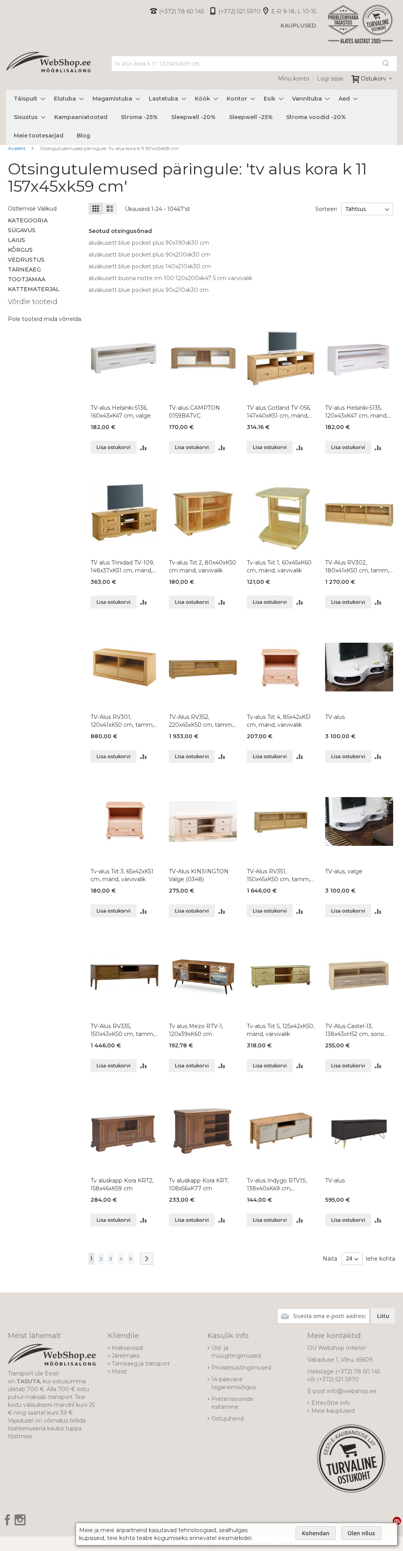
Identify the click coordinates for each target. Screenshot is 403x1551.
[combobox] (254, 64)
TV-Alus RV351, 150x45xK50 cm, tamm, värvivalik (278, 875)
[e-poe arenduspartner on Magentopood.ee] (397, 1520)
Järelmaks (125, 1355)
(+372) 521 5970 (239, 11)
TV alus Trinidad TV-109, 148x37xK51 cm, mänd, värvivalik (122, 566)
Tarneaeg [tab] (24, 269)
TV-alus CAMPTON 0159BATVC (194, 411)
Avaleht (17, 148)
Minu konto (293, 78)
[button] (143, 447)
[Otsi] (385, 63)
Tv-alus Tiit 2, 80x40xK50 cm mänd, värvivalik (202, 566)
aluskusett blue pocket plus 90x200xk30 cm (149, 254)
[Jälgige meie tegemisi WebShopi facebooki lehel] (8, 1522)
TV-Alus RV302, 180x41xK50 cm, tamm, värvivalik (357, 566)
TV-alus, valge (343, 871)
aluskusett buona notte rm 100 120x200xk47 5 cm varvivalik (170, 278)
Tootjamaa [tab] (26, 279)
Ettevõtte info (330, 1402)
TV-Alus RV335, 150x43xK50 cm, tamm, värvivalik (122, 1030)
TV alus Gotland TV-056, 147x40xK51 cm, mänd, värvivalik (279, 412)
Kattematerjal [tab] (33, 289)
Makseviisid (127, 1347)
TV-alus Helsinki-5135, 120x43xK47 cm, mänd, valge (356, 412)
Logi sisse (330, 78)
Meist (119, 1371)
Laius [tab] (16, 240)
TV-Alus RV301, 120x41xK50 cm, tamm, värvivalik (122, 721)
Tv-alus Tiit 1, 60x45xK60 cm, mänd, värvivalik (279, 566)
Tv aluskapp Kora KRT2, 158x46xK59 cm (122, 1184)
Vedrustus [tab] (26, 259)
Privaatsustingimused (241, 1367)
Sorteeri (326, 209)
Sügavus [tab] (21, 230)
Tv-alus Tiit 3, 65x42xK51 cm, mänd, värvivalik (122, 875)
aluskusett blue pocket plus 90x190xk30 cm (149, 242)
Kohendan (315, 1533)
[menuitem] (27, 99)
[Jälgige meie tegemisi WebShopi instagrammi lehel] (20, 1522)
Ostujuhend (227, 1418)
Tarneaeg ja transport (141, 1363)
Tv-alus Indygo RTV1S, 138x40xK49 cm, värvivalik (277, 1184)
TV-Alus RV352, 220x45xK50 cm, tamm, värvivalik (201, 721)
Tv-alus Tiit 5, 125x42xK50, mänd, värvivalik (280, 1030)
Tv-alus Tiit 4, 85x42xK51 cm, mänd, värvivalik (279, 720)
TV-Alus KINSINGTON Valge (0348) (199, 875)
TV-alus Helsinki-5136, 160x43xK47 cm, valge (121, 411)
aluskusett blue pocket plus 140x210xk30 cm (150, 266)
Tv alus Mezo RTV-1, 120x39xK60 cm (196, 1030)
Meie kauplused (333, 1410)
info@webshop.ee (352, 1391)
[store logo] (48, 71)
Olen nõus (361, 1533)
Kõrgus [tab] (20, 249)
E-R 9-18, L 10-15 (293, 11)
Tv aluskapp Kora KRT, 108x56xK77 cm (199, 1184)
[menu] (201, 117)
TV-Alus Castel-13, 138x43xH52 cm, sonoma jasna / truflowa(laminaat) (359, 1030)
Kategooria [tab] (28, 220)
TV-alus (335, 716)
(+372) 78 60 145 (181, 11)
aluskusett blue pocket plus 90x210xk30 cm (149, 289)
